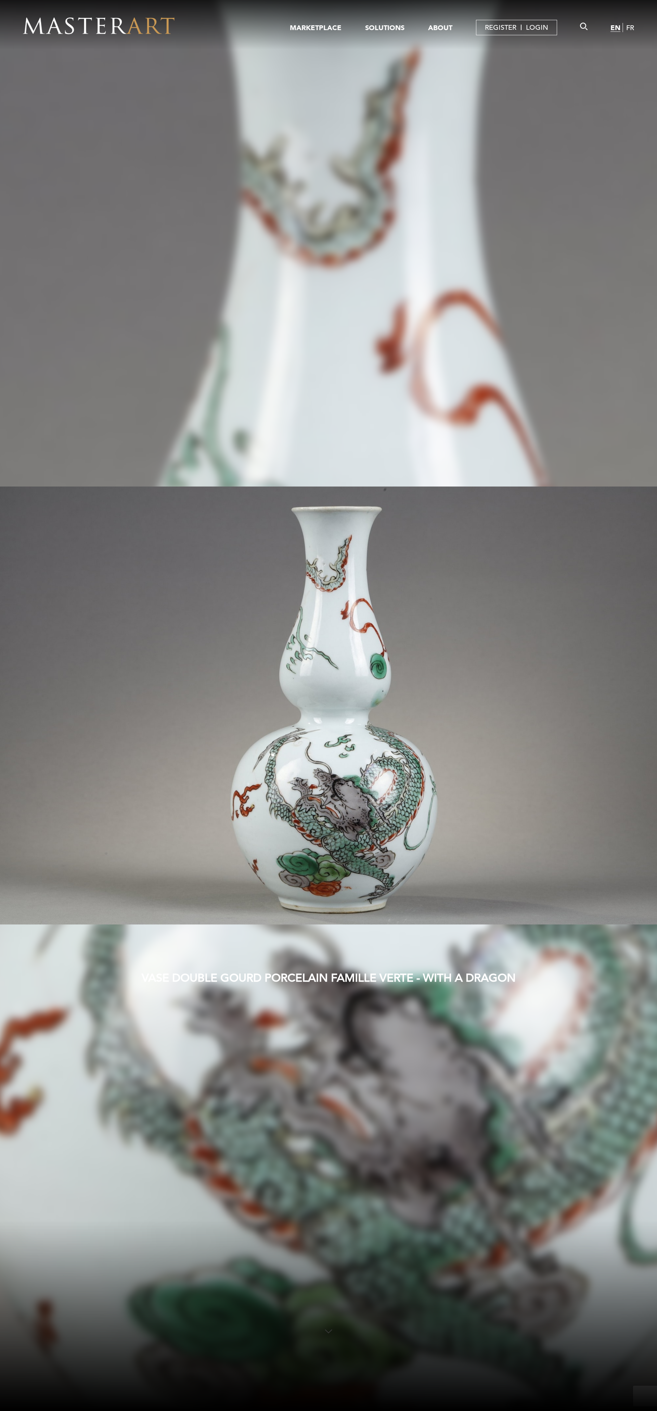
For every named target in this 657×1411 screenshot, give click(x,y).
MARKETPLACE (316, 28)
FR (630, 28)
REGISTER (500, 27)
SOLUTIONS (384, 28)
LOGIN (537, 27)
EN (615, 28)
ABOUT (440, 28)
